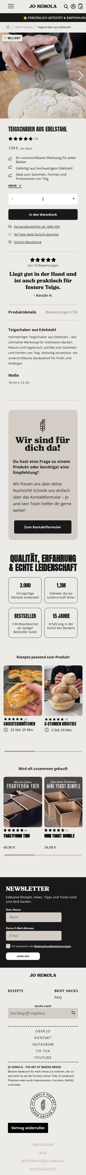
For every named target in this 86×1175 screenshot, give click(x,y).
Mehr (12, 186)
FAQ (58, 997)
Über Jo (42, 1031)
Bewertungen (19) (62, 312)
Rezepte (15, 991)
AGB (43, 1153)
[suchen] (73, 1013)
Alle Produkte (24, 27)
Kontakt (42, 1037)
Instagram (43, 1044)
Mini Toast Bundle (59, 836)
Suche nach (43, 1006)
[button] (81, 75)
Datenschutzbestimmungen (52, 946)
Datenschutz (43, 1169)
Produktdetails (22, 312)
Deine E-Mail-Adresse (20, 928)
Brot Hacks (66, 991)
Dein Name (13, 910)
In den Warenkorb (43, 214)
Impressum (43, 1144)
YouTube (43, 1057)
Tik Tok (43, 1051)
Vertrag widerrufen (28, 1127)
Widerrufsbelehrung (43, 1161)
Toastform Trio (17, 836)
